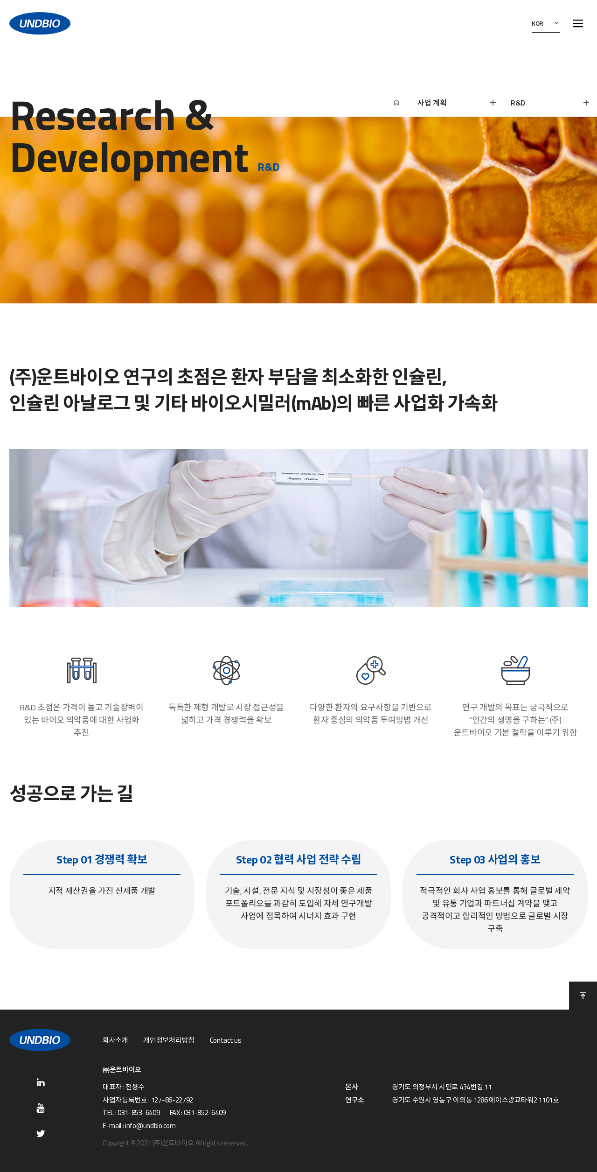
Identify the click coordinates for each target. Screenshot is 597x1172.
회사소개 (115, 1040)
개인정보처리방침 (168, 1040)
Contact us (226, 1040)
